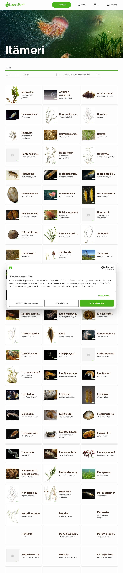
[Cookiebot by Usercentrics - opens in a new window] (103, 268)
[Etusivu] (15, 5)
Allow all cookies (97, 303)
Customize (60, 303)
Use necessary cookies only (26, 303)
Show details (103, 296)
